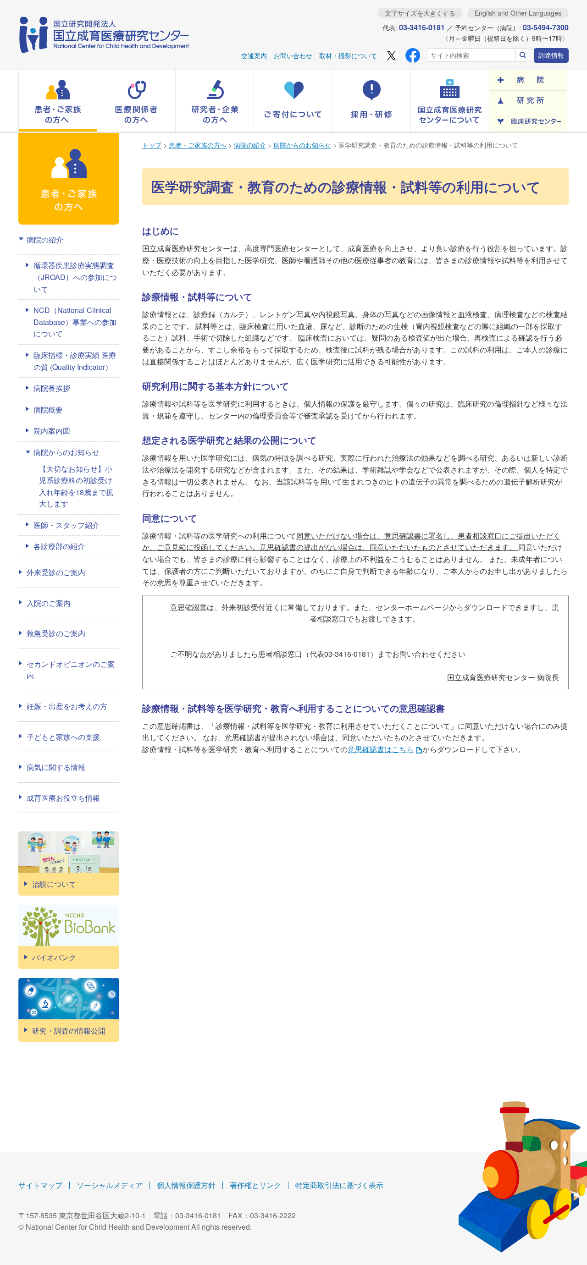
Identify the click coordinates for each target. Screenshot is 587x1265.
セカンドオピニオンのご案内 (71, 670)
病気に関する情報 (56, 767)
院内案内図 (51, 430)
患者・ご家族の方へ (198, 144)
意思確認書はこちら (381, 749)
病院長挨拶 (51, 388)
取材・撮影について (348, 55)
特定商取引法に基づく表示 (339, 1185)
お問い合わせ (293, 55)
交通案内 (254, 55)
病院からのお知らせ (302, 144)
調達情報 (551, 55)
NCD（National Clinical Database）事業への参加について (74, 322)
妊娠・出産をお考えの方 (67, 706)
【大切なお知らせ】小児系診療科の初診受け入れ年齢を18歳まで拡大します (76, 486)
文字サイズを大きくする (420, 12)
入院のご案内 (49, 603)
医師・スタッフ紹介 (66, 525)
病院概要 (48, 409)
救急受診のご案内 (56, 633)
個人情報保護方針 (186, 1185)
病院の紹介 (250, 144)
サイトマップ (40, 1185)
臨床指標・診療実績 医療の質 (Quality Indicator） (74, 361)
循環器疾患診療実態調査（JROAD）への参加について (75, 277)
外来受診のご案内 (56, 572)
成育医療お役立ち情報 (63, 797)
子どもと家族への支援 (63, 737)
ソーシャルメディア (110, 1185)
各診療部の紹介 (59, 546)
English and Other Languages (518, 12)
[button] (58, 101)
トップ (151, 144)
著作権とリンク (255, 1185)
